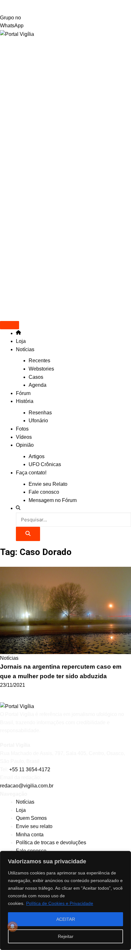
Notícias (25, 349)
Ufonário (38, 420)
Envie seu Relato (48, 484)
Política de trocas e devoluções (51, 842)
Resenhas (40, 412)
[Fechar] (124, 856)
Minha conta (30, 834)
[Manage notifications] (12, 926)
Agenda (37, 385)
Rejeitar (65, 936)
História (24, 401)
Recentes (39, 360)
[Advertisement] (65, 114)
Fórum (23, 393)
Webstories (41, 368)
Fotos (22, 429)
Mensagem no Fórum (53, 500)
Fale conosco (44, 492)
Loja (21, 341)
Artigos (37, 456)
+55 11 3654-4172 (29, 769)
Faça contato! (31, 472)
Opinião (25, 445)
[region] (65, 900)
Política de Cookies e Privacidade (59, 903)
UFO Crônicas (45, 464)
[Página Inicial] (18, 333)
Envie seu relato (34, 826)
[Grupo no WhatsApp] (65, 7)
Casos (36, 377)
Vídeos (24, 437)
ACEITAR (65, 919)
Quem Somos (31, 818)
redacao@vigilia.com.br (26, 785)
